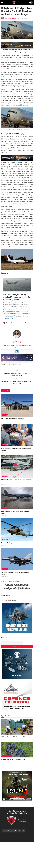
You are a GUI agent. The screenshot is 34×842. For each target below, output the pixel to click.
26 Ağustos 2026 (5, 739)
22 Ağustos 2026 (5, 761)
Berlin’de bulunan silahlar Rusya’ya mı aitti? (13, 759)
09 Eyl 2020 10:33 (22, 18)
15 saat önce (5, 452)
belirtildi (3, 64)
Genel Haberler (7, 733)
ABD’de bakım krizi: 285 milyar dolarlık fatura (14, 737)
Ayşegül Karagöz (12, 18)
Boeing (4, 364)
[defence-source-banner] (17, 357)
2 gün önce (5, 484)
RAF (19, 364)
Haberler (5, 415)
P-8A (9, 364)
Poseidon (14, 364)
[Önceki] (15, 767)
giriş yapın (17, 581)
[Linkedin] (17, 351)
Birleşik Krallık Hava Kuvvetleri (24, 361)
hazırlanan (25, 238)
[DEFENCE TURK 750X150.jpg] (17, 158)
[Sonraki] (18, 767)
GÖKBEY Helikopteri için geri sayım (12, 419)
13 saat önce (5, 421)
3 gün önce (5, 576)
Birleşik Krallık (10, 361)
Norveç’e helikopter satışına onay (11, 543)
